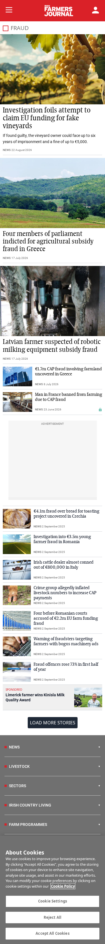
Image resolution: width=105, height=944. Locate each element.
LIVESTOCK (19, 766)
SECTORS (17, 786)
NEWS (7, 149)
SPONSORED (14, 690)
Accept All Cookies (52, 933)
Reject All (52, 917)
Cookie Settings (52, 901)
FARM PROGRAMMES (28, 824)
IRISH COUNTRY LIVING (30, 805)
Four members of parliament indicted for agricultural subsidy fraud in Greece (48, 241)
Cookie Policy (63, 886)
